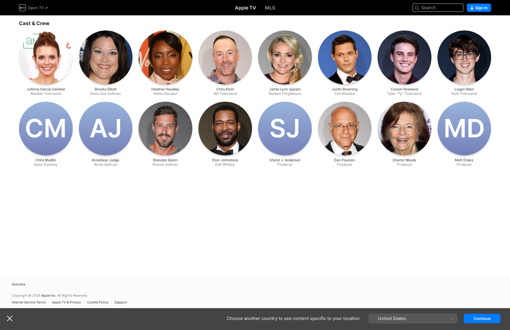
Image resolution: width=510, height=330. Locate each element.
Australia (18, 284)
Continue (482, 318)
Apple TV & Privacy (66, 302)
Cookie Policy (97, 302)
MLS (270, 8)
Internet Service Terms (29, 302)
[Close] (9, 318)
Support (121, 302)
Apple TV (245, 8)
